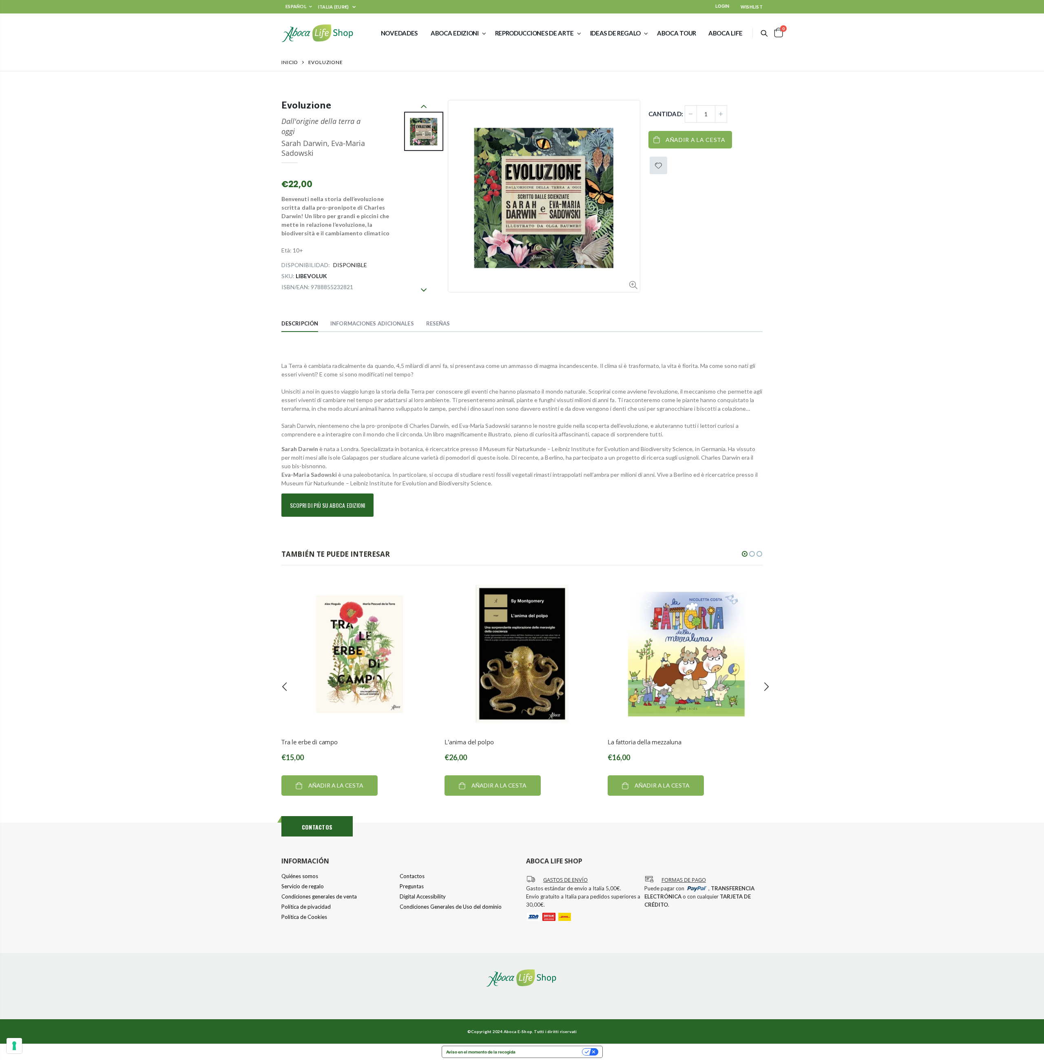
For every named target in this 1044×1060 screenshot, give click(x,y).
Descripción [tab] (299, 323)
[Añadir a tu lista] (658, 165)
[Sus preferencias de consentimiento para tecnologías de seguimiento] (14, 1045)
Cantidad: (665, 113)
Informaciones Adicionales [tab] (372, 323)
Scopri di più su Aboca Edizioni (327, 505)
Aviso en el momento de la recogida (480, 1051)
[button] (744, 554)
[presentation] (285, 687)
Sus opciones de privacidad (551, 1051)
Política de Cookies (304, 917)
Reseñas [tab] (438, 323)
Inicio (289, 62)
